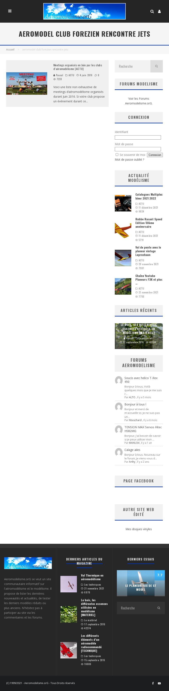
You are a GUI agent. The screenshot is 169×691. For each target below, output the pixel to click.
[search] (156, 66)
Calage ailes (132, 450)
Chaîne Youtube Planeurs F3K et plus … (148, 279)
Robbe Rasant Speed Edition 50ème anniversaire (148, 223)
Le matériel (90, 620)
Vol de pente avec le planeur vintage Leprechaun (148, 251)
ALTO (132, 397)
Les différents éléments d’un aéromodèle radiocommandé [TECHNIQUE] (91, 643)
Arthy (132, 461)
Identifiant (121, 132)
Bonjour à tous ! (135, 404)
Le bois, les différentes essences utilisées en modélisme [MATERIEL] (94, 607)
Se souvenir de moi (132, 155)
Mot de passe (124, 144)
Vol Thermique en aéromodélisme (92, 577)
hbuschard (135, 420)
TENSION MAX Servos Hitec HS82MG (143, 429)
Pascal (59, 75)
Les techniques (92, 584)
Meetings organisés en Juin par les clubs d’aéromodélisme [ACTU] (77, 67)
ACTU (71, 75)
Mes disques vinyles (139, 529)
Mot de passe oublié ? (129, 159)
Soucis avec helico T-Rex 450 (140, 380)
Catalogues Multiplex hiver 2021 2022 (148, 196)
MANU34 (134, 443)
